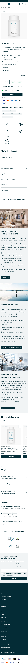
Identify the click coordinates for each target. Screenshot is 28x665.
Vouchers (3, 611)
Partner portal (4, 627)
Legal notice (3, 639)
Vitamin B (12, 110)
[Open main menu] (2, 4)
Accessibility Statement (5, 647)
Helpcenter (3, 599)
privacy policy (10, 575)
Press (2, 633)
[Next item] (26, 437)
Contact (2, 593)
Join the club (4, 609)
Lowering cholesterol (7, 116)
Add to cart (12, 94)
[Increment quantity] (21, 86)
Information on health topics (6, 644)
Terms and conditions (5, 642)
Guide (2, 614)
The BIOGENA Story (5, 624)
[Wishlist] (23, 4)
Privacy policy (3, 636)
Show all (3, 420)
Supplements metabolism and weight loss (12, 113)
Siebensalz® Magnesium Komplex (8, 448)
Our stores (3, 617)
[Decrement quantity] (15, 86)
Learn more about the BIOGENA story (10, 347)
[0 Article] (26, 4)
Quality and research (7, 408)
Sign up (14, 578)
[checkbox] (1, 573)
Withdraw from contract (6, 602)
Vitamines (5, 110)
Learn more (4, 277)
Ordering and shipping (6, 596)
